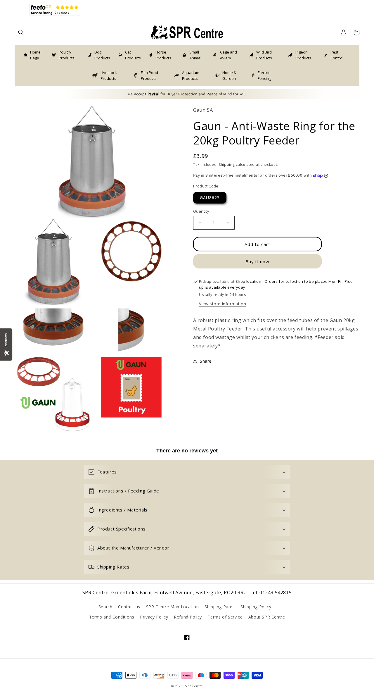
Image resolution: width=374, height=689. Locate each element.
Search (105, 606)
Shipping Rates (220, 606)
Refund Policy (188, 617)
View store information (222, 304)
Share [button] (206, 361)
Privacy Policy (154, 617)
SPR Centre (194, 686)
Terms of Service (225, 617)
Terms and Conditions (111, 617)
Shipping (227, 164)
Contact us (129, 606)
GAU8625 (210, 197)
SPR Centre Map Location (172, 606)
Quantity (201, 211)
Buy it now (257, 261)
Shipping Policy (255, 606)
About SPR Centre (266, 617)
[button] (21, 32)
